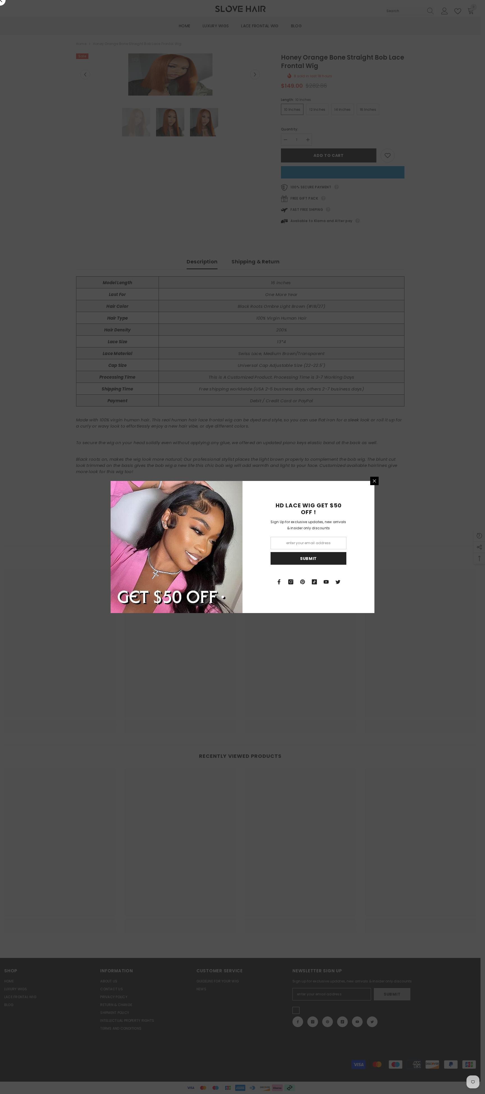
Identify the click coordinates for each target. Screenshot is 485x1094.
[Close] (374, 481)
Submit (308, 558)
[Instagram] (291, 582)
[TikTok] (314, 582)
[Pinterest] (302, 582)
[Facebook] (279, 582)
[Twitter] (338, 582)
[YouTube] (326, 582)
